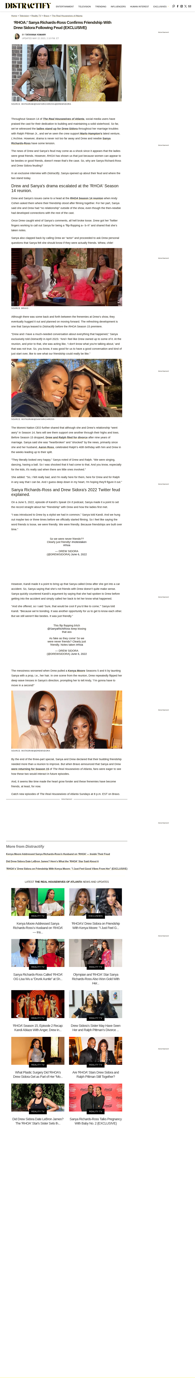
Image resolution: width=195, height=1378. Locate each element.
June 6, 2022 (79, 554)
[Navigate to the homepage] (28, 6)
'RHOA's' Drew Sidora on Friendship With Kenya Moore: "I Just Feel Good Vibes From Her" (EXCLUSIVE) (66, 868)
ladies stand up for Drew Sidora (57, 128)
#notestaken (79, 542)
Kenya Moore (76, 670)
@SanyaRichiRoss (58, 628)
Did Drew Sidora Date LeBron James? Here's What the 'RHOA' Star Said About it (52, 861)
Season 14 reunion (86, 198)
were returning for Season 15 (30, 769)
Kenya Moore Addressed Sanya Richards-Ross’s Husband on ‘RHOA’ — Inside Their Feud (58, 854)
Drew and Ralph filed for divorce (67, 437)
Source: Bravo (19, 308)
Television (84, 6)
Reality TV (36, 16)
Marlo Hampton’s (90, 133)
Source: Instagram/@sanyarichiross (32, 419)
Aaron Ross (46, 447)
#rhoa (66, 545)
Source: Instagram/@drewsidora (30, 751)
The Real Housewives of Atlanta (67, 16)
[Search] (173, 6)
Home (14, 16)
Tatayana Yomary (35, 34)
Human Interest (139, 6)
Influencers (118, 6)
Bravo (46, 16)
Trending (100, 6)
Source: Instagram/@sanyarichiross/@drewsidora (41, 104)
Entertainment (65, 6)
